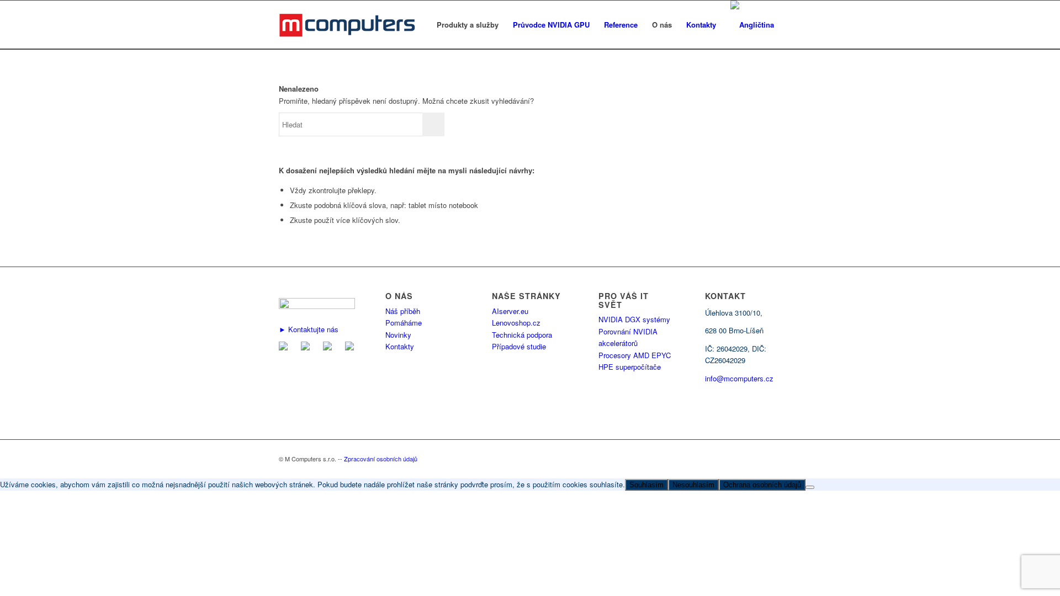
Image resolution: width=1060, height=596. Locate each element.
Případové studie (519, 346)
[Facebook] (307, 347)
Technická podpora (522, 334)
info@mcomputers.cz (739, 378)
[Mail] (285, 347)
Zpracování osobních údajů (380, 458)
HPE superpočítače (629, 366)
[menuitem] (468, 25)
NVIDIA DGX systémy (634, 319)
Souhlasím (646, 485)
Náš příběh (402, 311)
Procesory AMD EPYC (634, 355)
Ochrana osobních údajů (762, 485)
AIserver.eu (510, 311)
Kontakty (399, 346)
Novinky (398, 334)
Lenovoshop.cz (516, 322)
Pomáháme (403, 322)
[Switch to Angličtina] (752, 25)
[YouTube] (351, 347)
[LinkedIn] (329, 347)
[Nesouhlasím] (809, 487)
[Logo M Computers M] (360, 25)
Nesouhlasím (693, 485)
